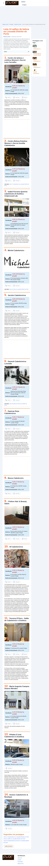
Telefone (9, 97)
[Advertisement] (24, 14)
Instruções (17, 97)
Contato (19, 859)
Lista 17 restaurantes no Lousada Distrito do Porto (16, 837)
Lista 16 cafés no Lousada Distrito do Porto (18, 289)
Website (25, 97)
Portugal (11, 24)
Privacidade (20, 861)
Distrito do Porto (17, 24)
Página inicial (5, 24)
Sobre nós (20, 857)
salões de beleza (8, 846)
